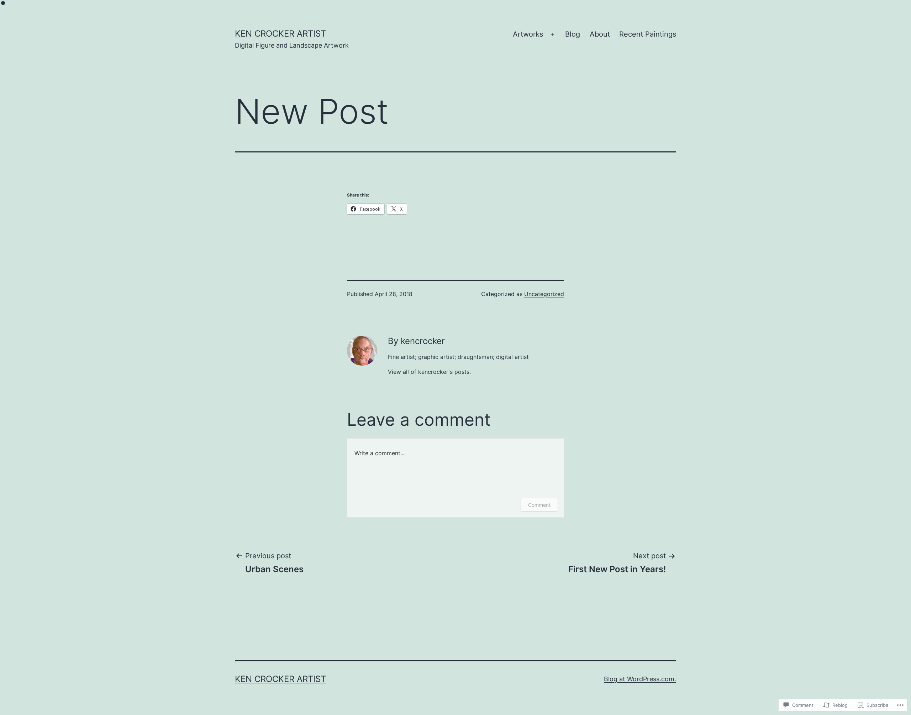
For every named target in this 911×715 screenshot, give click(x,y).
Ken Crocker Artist (280, 33)
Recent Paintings (647, 34)
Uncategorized (544, 293)
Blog (572, 34)
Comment (539, 505)
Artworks (528, 34)
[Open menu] (552, 34)
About (600, 34)
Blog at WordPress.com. (640, 679)
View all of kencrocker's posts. (429, 371)
